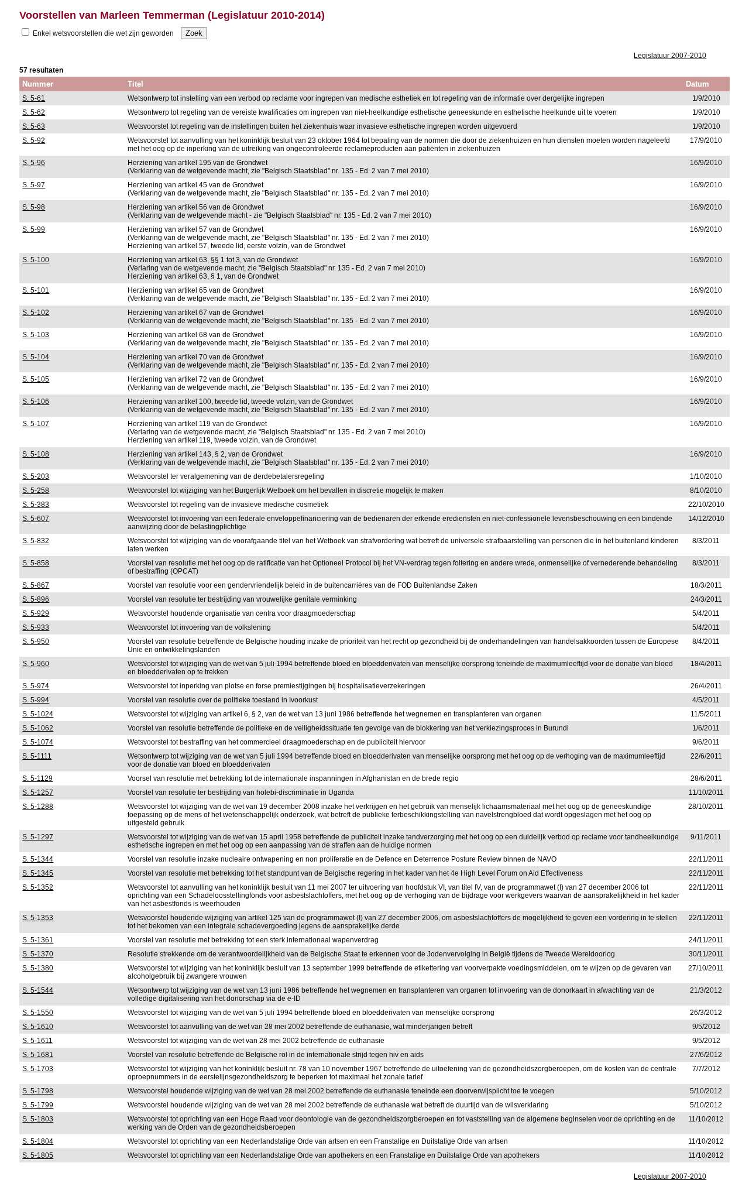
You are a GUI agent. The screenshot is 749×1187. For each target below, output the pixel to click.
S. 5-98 (33, 207)
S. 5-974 (35, 686)
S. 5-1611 (37, 1041)
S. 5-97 (33, 185)
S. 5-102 (35, 312)
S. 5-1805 (37, 1155)
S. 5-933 (35, 627)
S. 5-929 (35, 613)
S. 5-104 (35, 357)
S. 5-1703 (37, 1069)
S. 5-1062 (37, 728)
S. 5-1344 (37, 859)
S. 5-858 (35, 563)
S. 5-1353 (37, 918)
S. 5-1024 (37, 714)
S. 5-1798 (37, 1091)
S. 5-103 (35, 335)
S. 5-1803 (37, 1119)
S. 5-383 (35, 504)
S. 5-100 (35, 260)
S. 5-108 (35, 454)
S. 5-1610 (37, 1027)
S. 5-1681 (37, 1055)
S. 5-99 (33, 229)
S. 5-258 (35, 490)
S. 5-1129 (37, 778)
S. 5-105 (35, 379)
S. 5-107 (35, 424)
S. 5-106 (35, 401)
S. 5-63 (33, 126)
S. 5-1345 (37, 873)
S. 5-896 (35, 599)
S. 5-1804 (37, 1141)
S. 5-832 (35, 541)
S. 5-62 (33, 112)
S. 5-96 (33, 163)
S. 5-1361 (37, 940)
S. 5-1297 (37, 837)
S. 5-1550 (37, 1012)
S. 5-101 (35, 290)
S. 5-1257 (37, 792)
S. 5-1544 (37, 990)
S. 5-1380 (37, 968)
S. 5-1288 (37, 806)
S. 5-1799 (37, 1105)
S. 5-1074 (37, 742)
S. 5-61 (33, 98)
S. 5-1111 (36, 756)
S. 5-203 (35, 476)
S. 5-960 (35, 664)
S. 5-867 (35, 585)
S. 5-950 (35, 641)
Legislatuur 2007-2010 (670, 56)
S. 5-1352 (37, 887)
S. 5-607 (35, 518)
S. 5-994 (35, 700)
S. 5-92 (33, 140)
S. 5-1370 (37, 954)
